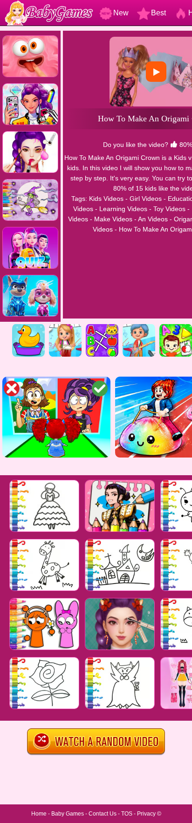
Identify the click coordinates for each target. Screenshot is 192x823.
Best (158, 13)
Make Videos (113, 219)
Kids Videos (106, 198)
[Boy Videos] (139, 327)
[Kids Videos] (28, 327)
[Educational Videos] (102, 327)
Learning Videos (123, 208)
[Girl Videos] (65, 327)
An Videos (153, 219)
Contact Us (103, 813)
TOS (126, 813)
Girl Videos (146, 198)
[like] (174, 144)
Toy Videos (169, 208)
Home (39, 813)
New (121, 13)
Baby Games (67, 813)
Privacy (146, 813)
